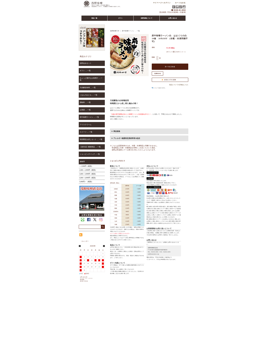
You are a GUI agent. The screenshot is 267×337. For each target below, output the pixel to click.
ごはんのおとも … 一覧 (88, 95)
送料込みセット (85, 63)
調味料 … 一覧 (85, 102)
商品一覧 (94, 18)
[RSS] (80, 235)
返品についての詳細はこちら (178, 85)
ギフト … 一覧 (85, 70)
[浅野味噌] (102, 8)
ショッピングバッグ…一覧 (90, 154)
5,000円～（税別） (86, 182)
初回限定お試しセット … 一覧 (91, 139)
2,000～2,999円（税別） (88, 170)
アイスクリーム (85, 124)
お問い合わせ (172, 18)
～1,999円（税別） (86, 166)
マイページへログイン (162, 3)
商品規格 (116, 131)
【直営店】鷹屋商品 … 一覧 (90, 147)
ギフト (120, 18)
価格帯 (82, 161)
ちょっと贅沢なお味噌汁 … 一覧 (91, 79)
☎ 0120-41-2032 (178, 10)
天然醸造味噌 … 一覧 (88, 87)
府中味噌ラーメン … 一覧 (131, 31)
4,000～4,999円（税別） (88, 178)
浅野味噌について (146, 18)
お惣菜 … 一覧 (85, 110)
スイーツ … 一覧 (86, 132)
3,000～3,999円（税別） (88, 174)
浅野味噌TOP (114, 31)
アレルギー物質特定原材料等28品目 (126, 138)
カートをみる (180, 3)
